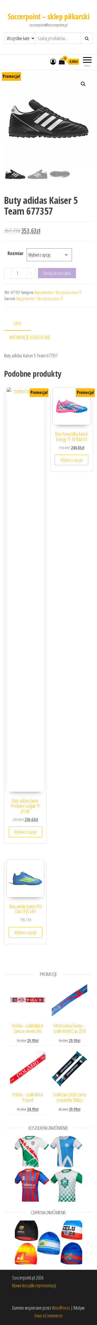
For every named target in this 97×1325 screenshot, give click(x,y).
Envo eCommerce (48, 1315)
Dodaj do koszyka (57, 273)
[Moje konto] (53, 61)
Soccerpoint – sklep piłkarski (48, 16)
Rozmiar (15, 253)
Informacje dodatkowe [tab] (29, 337)
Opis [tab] (18, 323)
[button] (83, 84)
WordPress (61, 1308)
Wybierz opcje (25, 832)
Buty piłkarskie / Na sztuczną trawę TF (58, 292)
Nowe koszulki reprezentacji (34, 1285)
